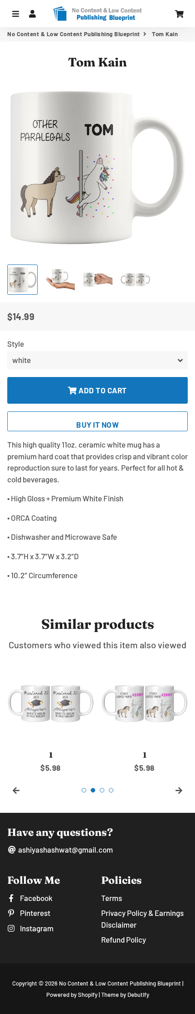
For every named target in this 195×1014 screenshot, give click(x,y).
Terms (111, 897)
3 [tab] (102, 790)
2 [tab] (93, 790)
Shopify (88, 994)
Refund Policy (123, 939)
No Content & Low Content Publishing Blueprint (73, 34)
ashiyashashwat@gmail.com (65, 849)
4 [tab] (111, 790)
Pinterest (34, 912)
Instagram (36, 928)
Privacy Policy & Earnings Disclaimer (142, 918)
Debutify (138, 994)
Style (15, 343)
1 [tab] (84, 790)
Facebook (36, 897)
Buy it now (97, 424)
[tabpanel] (50, 716)
